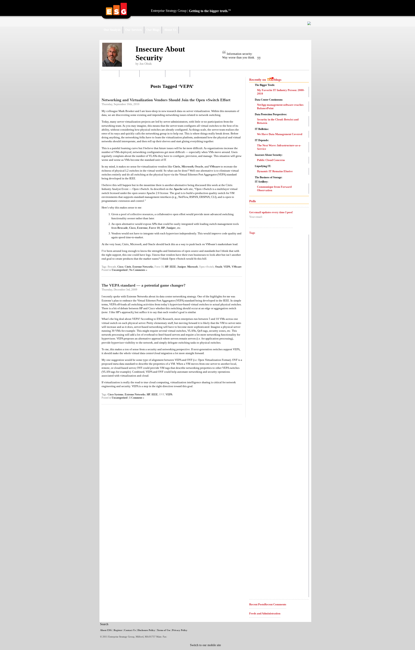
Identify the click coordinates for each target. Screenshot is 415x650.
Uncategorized (120, 269)
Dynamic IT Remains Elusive (275, 171)
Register (118, 630)
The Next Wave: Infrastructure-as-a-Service (279, 147)
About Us (170, 30)
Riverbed (257, 541)
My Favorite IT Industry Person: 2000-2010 (281, 91)
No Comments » (138, 269)
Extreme (142, 227)
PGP (253, 527)
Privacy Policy (179, 630)
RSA (254, 548)
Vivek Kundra (261, 584)
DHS (256, 364)
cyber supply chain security (269, 348)
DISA (254, 371)
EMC (256, 387)
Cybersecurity (269, 333)
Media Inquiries (152, 73)
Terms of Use (163, 630)
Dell (254, 356)
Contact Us (130, 630)
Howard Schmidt (265, 442)
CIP (253, 265)
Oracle (199, 166)
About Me (110, 73)
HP (163, 227)
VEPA (226, 266)
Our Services (133, 30)
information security (262, 470)
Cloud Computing (274, 301)
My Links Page (178, 73)
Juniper (171, 227)
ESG (254, 394)
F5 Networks (259, 409)
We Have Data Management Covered (279, 134)
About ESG (106, 630)
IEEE (173, 266)
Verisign (255, 578)
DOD (256, 378)
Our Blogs (153, 30)
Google (257, 434)
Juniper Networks (273, 485)
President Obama (263, 534)
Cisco (132, 227)
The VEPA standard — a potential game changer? (143, 285)
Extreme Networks (142, 266)
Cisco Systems (115, 394)
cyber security (263, 324)
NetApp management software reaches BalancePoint (280, 106)
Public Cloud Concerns (271, 160)
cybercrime (259, 316)
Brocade (122, 227)
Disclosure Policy (146, 630)
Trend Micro (259, 571)
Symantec (262, 563)
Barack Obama (259, 244)
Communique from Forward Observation (274, 188)
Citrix (176, 166)
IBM (257, 461)
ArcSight (256, 237)
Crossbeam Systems (264, 309)
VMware (214, 166)
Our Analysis (112, 30)
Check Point (261, 258)
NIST (254, 512)
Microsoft (187, 166)
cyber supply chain (261, 341)
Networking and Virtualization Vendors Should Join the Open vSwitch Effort (166, 100)
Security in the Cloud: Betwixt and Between (277, 121)
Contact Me (129, 73)
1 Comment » (136, 397)
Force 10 (154, 227)
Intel (254, 476)
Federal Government (268, 421)
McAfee (260, 495)
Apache (178, 189)
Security (256, 555)
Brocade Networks (261, 250)
